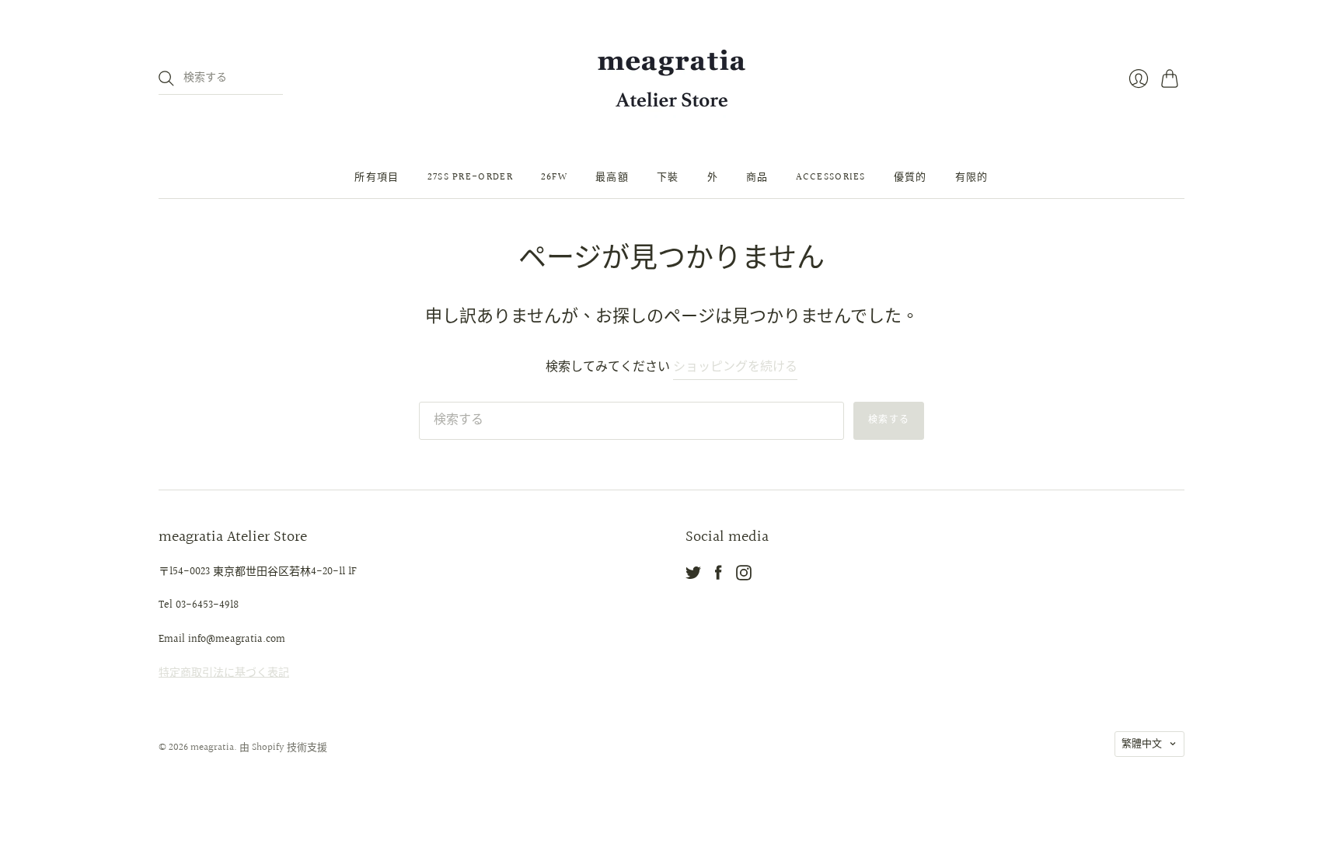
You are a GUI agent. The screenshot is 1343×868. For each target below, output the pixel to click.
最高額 (612, 177)
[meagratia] (671, 78)
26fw (554, 177)
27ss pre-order (470, 177)
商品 (757, 177)
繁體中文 (1141, 743)
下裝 (668, 177)
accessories (830, 177)
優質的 (910, 177)
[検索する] (166, 78)
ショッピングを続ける (735, 368)
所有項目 (376, 177)
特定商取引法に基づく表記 (224, 673)
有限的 (972, 177)
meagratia (212, 747)
